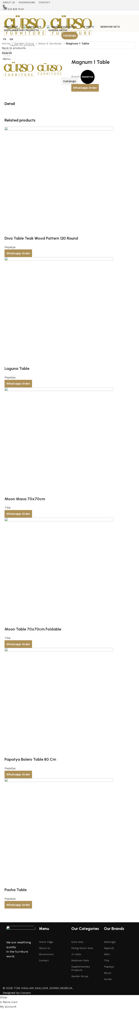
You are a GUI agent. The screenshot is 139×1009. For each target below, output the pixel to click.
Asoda (107, 979)
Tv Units (76, 954)
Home (6, 43)
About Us (44, 948)
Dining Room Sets (82, 948)
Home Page (46, 941)
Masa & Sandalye (50, 43)
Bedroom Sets (80, 960)
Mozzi (107, 972)
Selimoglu (110, 941)
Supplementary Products (80, 968)
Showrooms (46, 954)
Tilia (106, 960)
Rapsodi (109, 948)
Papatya (109, 966)
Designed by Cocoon (17, 992)
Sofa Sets (77, 941)
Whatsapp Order (85, 87)
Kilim (107, 954)
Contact (44, 960)
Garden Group (24, 43)
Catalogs (69, 35)
